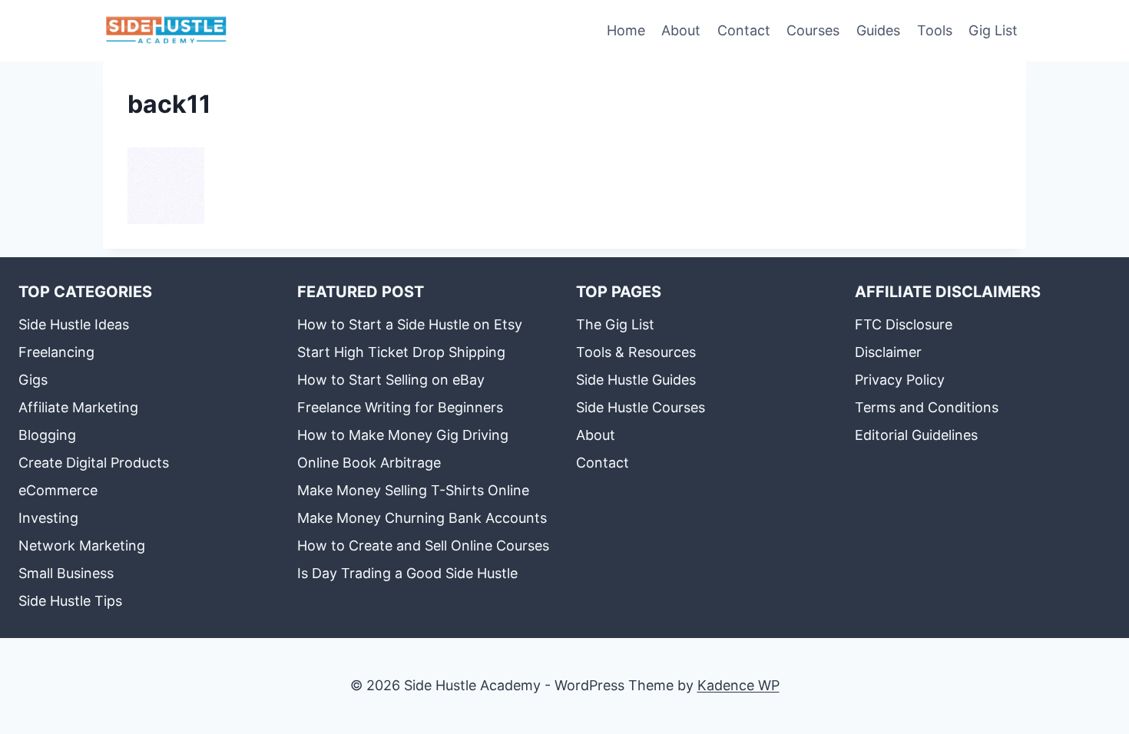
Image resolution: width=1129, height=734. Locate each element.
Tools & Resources (636, 352)
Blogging (47, 435)
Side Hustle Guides (636, 380)
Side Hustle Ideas (73, 324)
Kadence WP (738, 685)
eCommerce (58, 490)
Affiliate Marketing (78, 407)
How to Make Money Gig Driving (402, 435)
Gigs (33, 380)
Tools (934, 30)
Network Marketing (81, 545)
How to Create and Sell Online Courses (423, 545)
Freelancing (56, 352)
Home (626, 30)
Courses (812, 30)
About (680, 30)
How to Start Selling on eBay (391, 380)
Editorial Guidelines (916, 435)
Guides (878, 30)
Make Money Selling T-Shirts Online (413, 490)
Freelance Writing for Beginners (400, 407)
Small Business (66, 573)
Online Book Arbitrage (369, 463)
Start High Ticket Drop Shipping (401, 352)
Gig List (993, 30)
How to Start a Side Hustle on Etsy (409, 324)
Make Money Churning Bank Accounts (422, 518)
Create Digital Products (93, 463)
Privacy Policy (900, 380)
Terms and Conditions (926, 407)
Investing (48, 518)
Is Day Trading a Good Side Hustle (407, 573)
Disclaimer (888, 352)
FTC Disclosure (903, 324)
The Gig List (615, 324)
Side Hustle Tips (70, 601)
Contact (743, 30)
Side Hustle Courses (640, 407)
